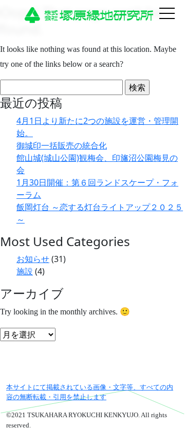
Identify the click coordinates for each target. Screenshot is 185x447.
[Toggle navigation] (167, 14)
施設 (24, 271)
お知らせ (32, 259)
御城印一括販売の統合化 (61, 145)
